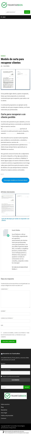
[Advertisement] (15, 35)
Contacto (3, 418)
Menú (4, 17)
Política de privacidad (7, 415)
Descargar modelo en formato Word (15, 180)
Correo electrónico (7, 318)
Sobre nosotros (5, 404)
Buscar (27, 12)
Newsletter (4, 410)
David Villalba (6, 66)
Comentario (4, 289)
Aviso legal (4, 413)
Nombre (3, 311)
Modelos (3, 56)
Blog (2, 407)
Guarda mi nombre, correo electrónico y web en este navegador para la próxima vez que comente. (15, 335)
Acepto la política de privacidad (11, 376)
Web (2, 325)
